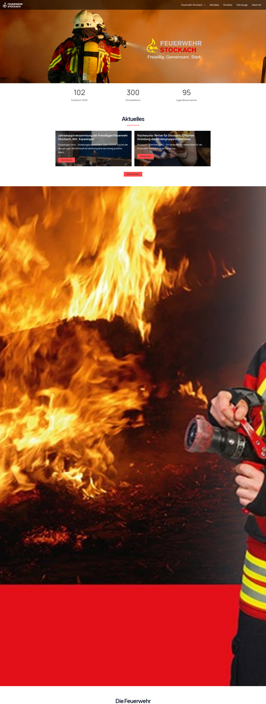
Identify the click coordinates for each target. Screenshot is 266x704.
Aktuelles (214, 4)
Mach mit (256, 4)
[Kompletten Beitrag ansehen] (93, 148)
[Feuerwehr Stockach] (13, 4)
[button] (133, 174)
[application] (203, 5)
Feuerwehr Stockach (191, 4)
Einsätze (227, 4)
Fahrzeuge (242, 4)
